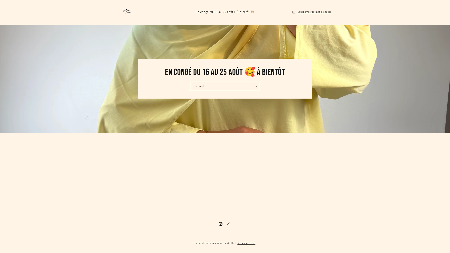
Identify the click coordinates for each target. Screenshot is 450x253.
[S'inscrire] (255, 86)
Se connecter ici (246, 243)
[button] (311, 11)
